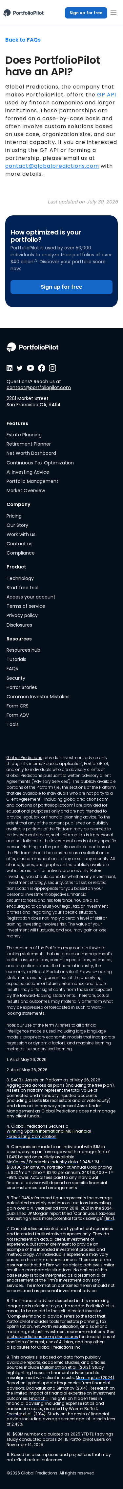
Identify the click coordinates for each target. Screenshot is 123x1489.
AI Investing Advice (28, 472)
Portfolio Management (32, 481)
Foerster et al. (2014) (26, 1414)
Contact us (19, 544)
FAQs (12, 669)
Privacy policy (22, 615)
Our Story (17, 525)
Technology (20, 578)
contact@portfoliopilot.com (39, 387)
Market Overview (26, 490)
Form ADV (18, 715)
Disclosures (19, 625)
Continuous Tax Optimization (40, 463)
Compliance (21, 553)
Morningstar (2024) (95, 1377)
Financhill (39, 1398)
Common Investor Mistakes (38, 697)
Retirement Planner (29, 444)
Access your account (31, 597)
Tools (13, 724)
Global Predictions (24, 757)
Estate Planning (24, 435)
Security (16, 678)
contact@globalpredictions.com (52, 166)
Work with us (21, 534)
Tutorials (16, 659)
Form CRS (18, 706)
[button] (113, 13)
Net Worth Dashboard (31, 453)
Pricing (14, 516)
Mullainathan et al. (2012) (65, 1367)
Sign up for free (86, 13)
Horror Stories (22, 687)
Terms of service (26, 606)
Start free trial (22, 588)
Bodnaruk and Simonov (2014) (57, 1388)
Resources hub (23, 650)
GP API (106, 94)
